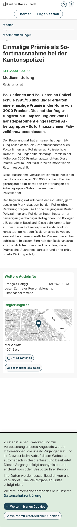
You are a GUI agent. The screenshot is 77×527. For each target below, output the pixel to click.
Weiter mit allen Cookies (27, 506)
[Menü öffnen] (71, 4)
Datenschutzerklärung (22, 496)
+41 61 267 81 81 (21, 358)
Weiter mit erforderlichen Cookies (34, 516)
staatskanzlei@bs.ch (25, 367)
